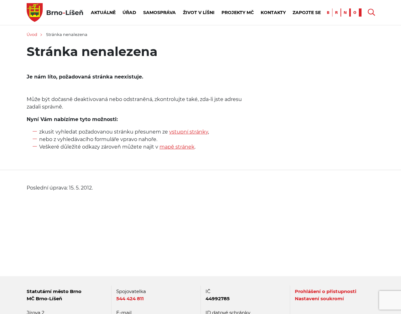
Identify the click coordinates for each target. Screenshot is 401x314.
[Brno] (346, 12)
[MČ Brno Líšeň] (55, 12)
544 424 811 (130, 298)
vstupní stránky (188, 132)
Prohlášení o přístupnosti (326, 291)
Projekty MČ (237, 12)
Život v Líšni (199, 12)
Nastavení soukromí (319, 298)
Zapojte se (307, 12)
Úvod (32, 34)
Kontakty (273, 12)
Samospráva (159, 12)
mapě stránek (177, 147)
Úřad (129, 12)
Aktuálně (103, 12)
